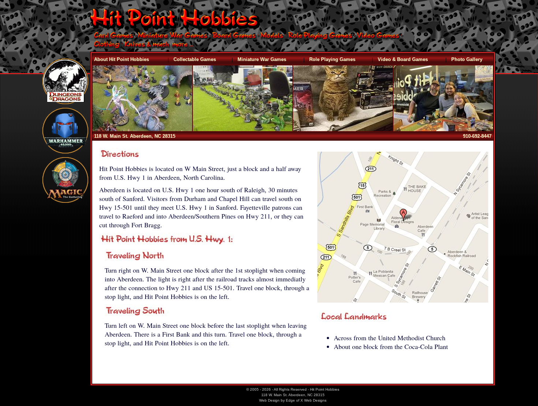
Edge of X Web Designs (306, 400)
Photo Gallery (466, 59)
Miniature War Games (262, 59)
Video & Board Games (403, 59)
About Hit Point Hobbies (121, 59)
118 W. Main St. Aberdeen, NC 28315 (134, 136)
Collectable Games (194, 59)
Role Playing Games (332, 59)
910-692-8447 (477, 136)
